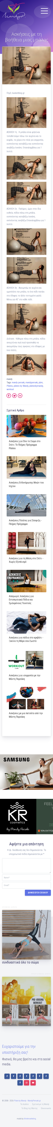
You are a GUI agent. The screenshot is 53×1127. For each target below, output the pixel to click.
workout (10, 389)
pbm (41, 382)
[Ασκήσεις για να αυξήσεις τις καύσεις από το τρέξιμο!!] (26, 1001)
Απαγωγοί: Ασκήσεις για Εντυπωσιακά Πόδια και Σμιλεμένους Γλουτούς (21, 600)
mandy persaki (18, 382)
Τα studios (24, 1104)
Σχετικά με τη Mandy (40, 1104)
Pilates (10, 386)
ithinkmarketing (30, 1119)
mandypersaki (32, 382)
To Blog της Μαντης (29, 1108)
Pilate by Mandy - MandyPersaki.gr (27, 1101)
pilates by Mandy (21, 386)
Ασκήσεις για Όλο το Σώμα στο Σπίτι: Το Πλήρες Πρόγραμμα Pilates (24, 445)
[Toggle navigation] (44, 11)
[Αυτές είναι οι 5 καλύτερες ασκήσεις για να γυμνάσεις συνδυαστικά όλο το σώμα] (26, 935)
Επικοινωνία (46, 1108)
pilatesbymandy (36, 386)
